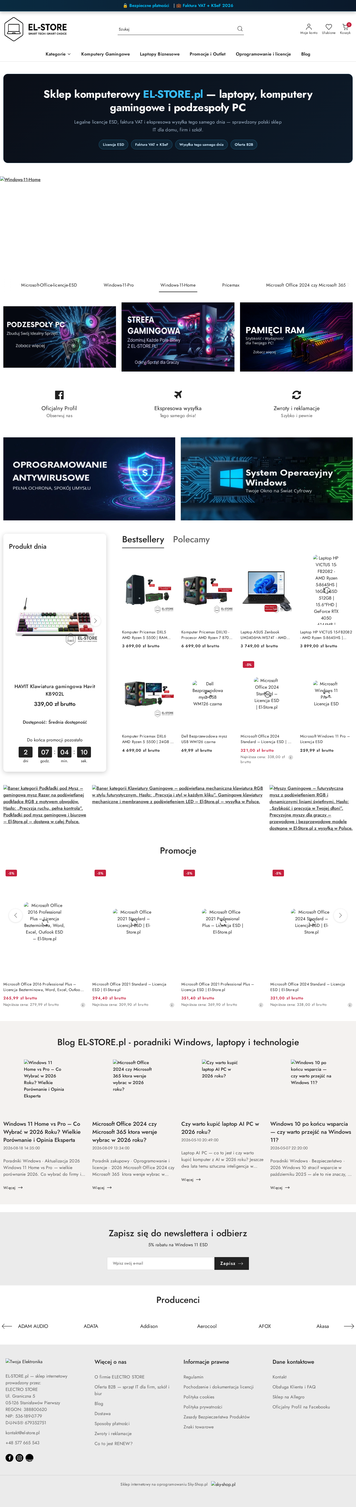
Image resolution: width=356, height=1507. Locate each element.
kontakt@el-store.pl (23, 1433)
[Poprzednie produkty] (16, 915)
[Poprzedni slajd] (12, 227)
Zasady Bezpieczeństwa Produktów (217, 1417)
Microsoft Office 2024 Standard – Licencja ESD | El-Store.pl (266, 738)
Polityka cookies (199, 1397)
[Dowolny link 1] (29, 1458)
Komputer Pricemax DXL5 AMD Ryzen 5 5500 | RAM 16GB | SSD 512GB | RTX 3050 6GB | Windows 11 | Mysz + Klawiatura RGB (144, 634)
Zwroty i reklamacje (113, 1433)
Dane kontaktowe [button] (293, 1362)
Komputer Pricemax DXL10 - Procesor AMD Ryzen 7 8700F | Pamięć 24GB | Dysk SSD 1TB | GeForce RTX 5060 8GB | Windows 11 (207, 634)
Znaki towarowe (199, 1427)
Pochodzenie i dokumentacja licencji (219, 1387)
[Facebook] (9, 1458)
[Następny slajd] (343, 227)
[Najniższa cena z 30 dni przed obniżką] (290, 757)
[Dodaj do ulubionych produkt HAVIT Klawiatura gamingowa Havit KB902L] (94, 563)
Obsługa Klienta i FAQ (294, 1387)
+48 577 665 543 (22, 1443)
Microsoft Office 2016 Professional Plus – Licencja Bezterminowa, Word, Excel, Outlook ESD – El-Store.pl (42, 986)
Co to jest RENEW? (114, 1443)
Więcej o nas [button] (110, 1362)
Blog (99, 1403)
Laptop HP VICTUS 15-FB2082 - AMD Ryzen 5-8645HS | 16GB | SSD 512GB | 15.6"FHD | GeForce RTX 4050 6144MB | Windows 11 (326, 634)
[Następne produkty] (340, 915)
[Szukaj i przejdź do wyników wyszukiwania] (240, 29)
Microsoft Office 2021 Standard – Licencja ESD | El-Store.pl (129, 986)
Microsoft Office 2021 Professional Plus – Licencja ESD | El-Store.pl (217, 986)
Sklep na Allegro (289, 1397)
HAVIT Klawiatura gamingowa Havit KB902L (54, 690)
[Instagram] (19, 1458)
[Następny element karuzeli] (349, 1326)
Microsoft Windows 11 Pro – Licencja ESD (325, 738)
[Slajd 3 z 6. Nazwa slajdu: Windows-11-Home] (178, 227)
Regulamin (193, 1377)
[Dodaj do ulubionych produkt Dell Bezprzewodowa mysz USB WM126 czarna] (227, 665)
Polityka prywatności (203, 1407)
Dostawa (103, 1413)
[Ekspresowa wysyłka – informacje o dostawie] (178, 404)
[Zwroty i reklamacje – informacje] (297, 404)
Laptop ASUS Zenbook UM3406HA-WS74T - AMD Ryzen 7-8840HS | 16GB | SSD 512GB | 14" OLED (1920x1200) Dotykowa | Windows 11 (267, 634)
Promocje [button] (178, 850)
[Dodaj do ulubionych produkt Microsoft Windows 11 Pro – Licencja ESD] (346, 665)
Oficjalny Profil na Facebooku (301, 1407)
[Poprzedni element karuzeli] (7, 1326)
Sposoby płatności (112, 1423)
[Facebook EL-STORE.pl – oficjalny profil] (59, 404)
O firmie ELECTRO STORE (120, 1377)
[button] (58, 54)
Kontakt (279, 1377)
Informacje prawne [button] (206, 1362)
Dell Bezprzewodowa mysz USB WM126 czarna (204, 738)
